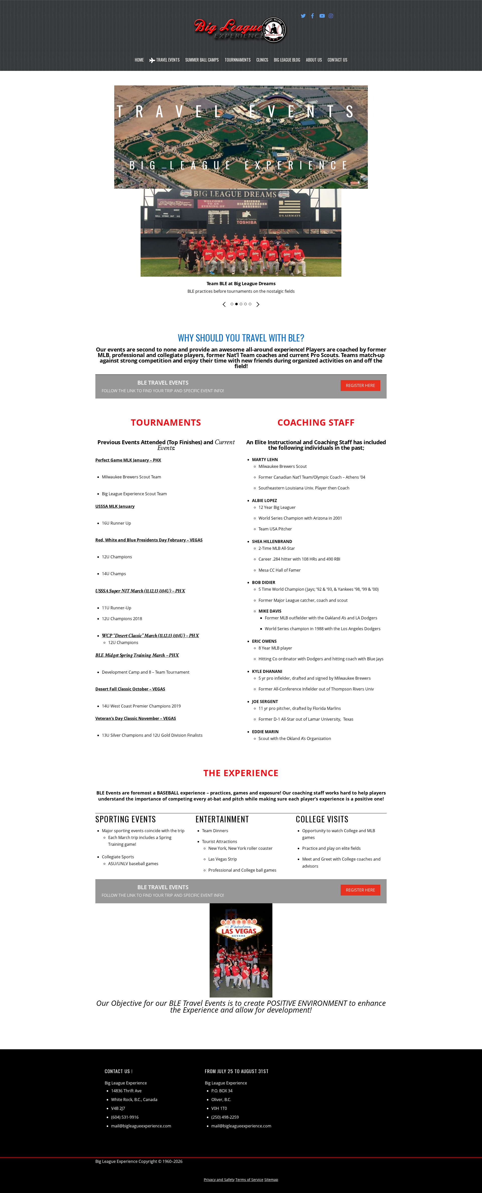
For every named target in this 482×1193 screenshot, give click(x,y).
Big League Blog (287, 60)
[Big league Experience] (241, 37)
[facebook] (312, 15)
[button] (224, 304)
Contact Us (337, 60)
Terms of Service (249, 1179)
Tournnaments (238, 60)
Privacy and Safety (219, 1179)
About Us (314, 60)
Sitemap (271, 1179)
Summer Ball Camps (202, 60)
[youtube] (321, 15)
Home (139, 60)
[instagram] (331, 15)
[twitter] (303, 15)
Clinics (262, 60)
